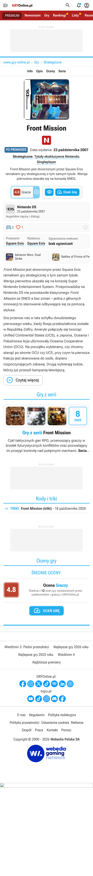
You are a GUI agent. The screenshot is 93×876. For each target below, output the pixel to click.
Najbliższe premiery (46, 662)
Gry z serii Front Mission (46, 428)
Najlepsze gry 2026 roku (70, 647)
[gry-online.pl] (22, 5)
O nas (21, 715)
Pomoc (66, 730)
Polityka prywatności (25, 722)
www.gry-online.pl (16, 62)
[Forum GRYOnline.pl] (70, 683)
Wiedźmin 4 (66, 654)
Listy (75, 15)
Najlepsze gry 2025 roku (35, 654)
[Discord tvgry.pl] (54, 698)
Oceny (50, 71)
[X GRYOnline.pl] (38, 683)
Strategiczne (52, 62)
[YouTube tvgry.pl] (30, 698)
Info (30, 71)
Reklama (77, 722)
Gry (46, 15)
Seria (62, 71)
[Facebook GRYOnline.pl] (22, 683)
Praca (39, 730)
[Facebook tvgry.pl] (62, 698)
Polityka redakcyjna (62, 715)
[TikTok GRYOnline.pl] (46, 683)
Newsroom (33, 15)
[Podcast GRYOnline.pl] (54, 683)
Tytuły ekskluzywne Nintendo (56, 156)
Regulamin (36, 715)
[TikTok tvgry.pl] (38, 698)
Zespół (26, 730)
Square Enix (15, 243)
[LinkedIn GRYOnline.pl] (62, 683)
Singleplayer (46, 162)
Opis (39, 71)
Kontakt (52, 730)
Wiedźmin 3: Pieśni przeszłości (27, 647)
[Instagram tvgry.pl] (46, 698)
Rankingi (59, 15)
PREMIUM (12, 16)
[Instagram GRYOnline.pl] (30, 683)
